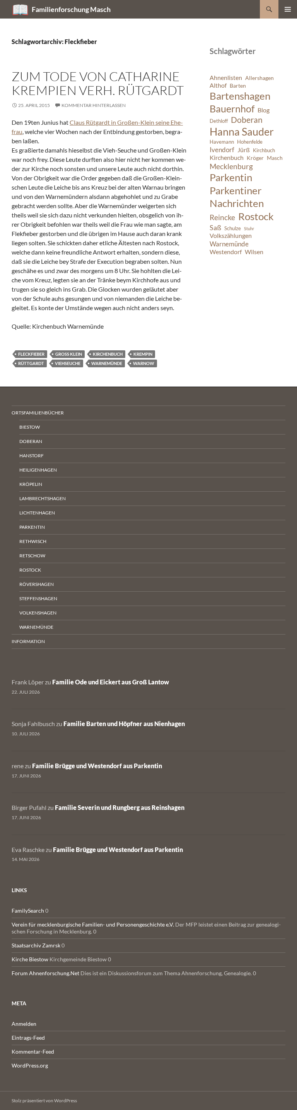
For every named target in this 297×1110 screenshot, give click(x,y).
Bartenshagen (240, 96)
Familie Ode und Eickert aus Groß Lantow (110, 682)
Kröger (255, 157)
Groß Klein (68, 353)
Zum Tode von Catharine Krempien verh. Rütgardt (98, 83)
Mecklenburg (231, 166)
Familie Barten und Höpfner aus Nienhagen (124, 723)
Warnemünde (106, 363)
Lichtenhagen (37, 513)
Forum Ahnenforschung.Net (45, 973)
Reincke (222, 217)
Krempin (142, 353)
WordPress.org (30, 1065)
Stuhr (249, 228)
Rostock (256, 216)
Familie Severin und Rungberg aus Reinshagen (119, 807)
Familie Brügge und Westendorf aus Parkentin (97, 765)
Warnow (143, 363)
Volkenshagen (37, 613)
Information (28, 641)
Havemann (222, 142)
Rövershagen (36, 584)
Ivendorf (222, 150)
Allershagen (259, 78)
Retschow (32, 555)
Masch (275, 157)
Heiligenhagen (38, 470)
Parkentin (231, 177)
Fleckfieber (31, 353)
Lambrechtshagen (42, 498)
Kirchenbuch (108, 353)
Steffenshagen (38, 598)
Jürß (243, 149)
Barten (238, 85)
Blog (264, 110)
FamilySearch (28, 910)
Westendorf (226, 251)
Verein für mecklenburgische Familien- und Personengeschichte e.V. (93, 924)
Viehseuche (67, 363)
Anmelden (24, 1023)
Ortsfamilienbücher (38, 413)
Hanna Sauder (242, 132)
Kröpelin (30, 484)
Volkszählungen (231, 235)
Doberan (247, 120)
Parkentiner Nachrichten (237, 197)
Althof (218, 85)
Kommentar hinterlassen (93, 105)
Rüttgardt (31, 363)
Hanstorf (31, 455)
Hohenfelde (250, 142)
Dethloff (219, 121)
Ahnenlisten (226, 77)
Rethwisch (32, 541)
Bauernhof (232, 108)
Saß (215, 227)
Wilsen (254, 251)
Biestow (29, 427)
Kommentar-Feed (33, 1051)
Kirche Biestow (30, 959)
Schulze (232, 228)
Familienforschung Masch (71, 9)
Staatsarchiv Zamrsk (36, 945)
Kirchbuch (264, 150)
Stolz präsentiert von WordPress (44, 1100)
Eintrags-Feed (28, 1037)
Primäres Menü (287, 9)
